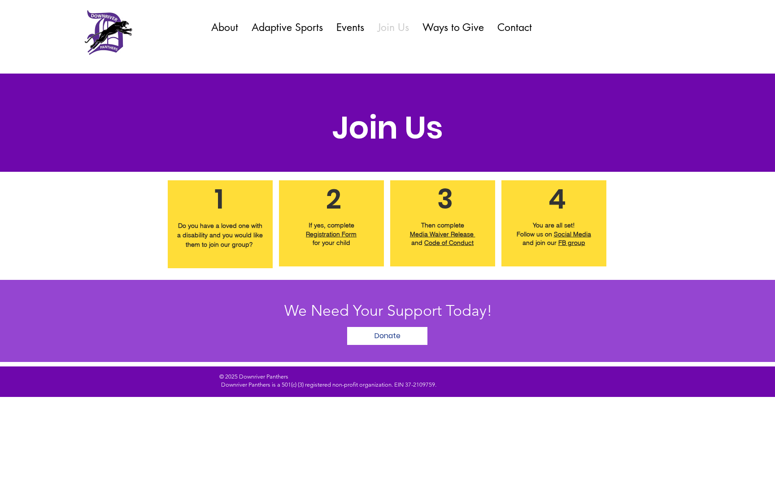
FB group (571, 243)
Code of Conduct (449, 243)
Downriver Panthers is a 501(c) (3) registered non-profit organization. (307, 384)
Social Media (572, 234)
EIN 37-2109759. (416, 384)
